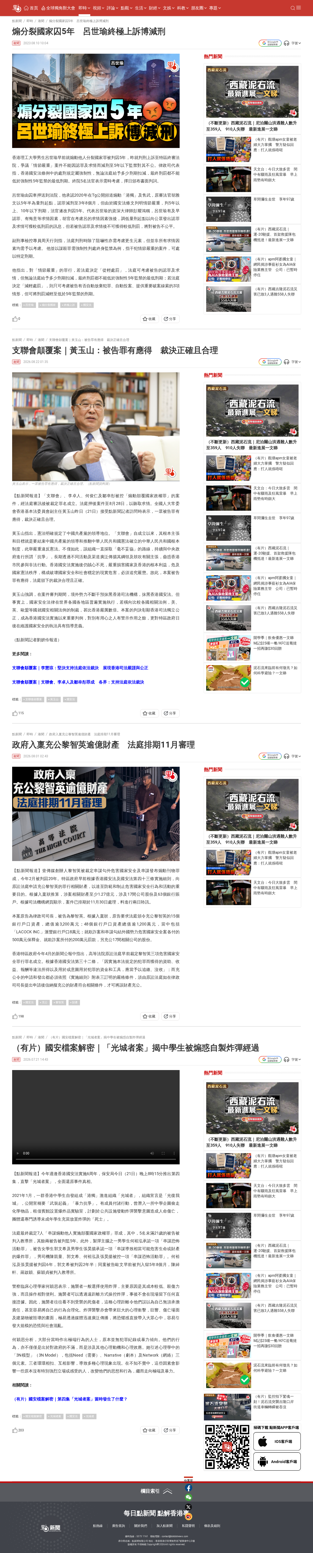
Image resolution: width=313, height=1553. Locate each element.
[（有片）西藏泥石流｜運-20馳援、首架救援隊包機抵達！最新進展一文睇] (228, 239)
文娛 (167, 8)
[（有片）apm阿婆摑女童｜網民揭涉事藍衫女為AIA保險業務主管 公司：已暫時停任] (228, 269)
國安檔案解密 (33, 1416)
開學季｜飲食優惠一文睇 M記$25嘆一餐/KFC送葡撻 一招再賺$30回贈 (276, 643)
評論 (111, 8)
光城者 (90, 1416)
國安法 (87, 305)
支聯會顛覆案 (33, 699)
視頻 (97, 8)
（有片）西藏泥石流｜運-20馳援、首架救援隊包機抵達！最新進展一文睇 (274, 234)
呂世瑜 (29, 305)
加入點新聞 (164, 1526)
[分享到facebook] (188, 1487)
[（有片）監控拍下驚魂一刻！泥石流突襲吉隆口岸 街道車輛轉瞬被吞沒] (227, 1407)
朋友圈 (197, 8)
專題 (213, 8)
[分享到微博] (188, 1516)
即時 (83, 8)
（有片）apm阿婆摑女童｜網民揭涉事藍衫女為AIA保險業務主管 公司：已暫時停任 (275, 267)
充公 (44, 1002)
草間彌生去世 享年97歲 (273, 199)
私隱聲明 (188, 1526)
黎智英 (60, 1002)
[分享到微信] (188, 1497)
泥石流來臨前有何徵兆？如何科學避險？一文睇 (275, 670)
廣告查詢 (118, 1526)
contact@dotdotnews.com (175, 1536)
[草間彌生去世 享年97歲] (228, 209)
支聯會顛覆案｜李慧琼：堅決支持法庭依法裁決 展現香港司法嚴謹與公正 (80, 667)
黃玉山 (54, 699)
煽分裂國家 (49, 305)
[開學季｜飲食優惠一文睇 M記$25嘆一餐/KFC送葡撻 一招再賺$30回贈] (228, 647)
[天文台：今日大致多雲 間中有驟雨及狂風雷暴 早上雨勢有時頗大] (228, 179)
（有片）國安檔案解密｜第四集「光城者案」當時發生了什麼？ (70, 1399)
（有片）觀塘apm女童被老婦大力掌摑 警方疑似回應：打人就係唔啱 (275, 144)
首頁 (34, 8)
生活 (139, 8)
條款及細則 (212, 1526)
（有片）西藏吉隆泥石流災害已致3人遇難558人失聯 (275, 291)
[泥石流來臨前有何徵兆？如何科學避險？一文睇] (228, 678)
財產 (75, 1002)
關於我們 (140, 1526)
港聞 (16, 43)
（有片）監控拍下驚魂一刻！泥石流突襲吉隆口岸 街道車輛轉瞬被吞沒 (275, 1401)
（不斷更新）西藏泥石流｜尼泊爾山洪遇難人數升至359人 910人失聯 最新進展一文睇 (251, 125)
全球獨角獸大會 (60, 8)
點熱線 (98, 1526)
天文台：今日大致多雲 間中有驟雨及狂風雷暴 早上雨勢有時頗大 (275, 174)
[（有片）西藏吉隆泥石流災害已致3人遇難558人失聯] (228, 299)
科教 (181, 8)
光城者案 (55, 1416)
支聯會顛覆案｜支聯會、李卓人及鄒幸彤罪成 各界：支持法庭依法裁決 (78, 682)
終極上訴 (69, 305)
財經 (153, 8)
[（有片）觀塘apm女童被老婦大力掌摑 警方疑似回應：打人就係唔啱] (228, 149)
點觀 (125, 8)
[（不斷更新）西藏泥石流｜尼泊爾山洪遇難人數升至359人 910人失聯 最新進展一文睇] (252, 92)
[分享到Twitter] (188, 1507)
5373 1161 (142, 1536)
